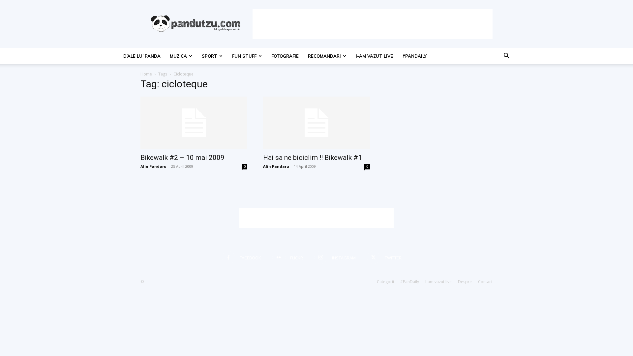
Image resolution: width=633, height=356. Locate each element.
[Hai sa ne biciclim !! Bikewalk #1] (316, 123)
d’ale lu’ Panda (142, 56)
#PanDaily (414, 56)
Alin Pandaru (153, 166)
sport (209, 56)
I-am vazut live (374, 56)
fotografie (285, 56)
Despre (465, 281)
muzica (178, 56)
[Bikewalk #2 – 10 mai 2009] (193, 123)
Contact (485, 281)
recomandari (324, 56)
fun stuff (244, 56)
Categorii (385, 281)
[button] (506, 56)
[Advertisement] (373, 24)
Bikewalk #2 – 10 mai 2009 (182, 158)
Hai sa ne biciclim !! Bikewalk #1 (312, 158)
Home (146, 74)
